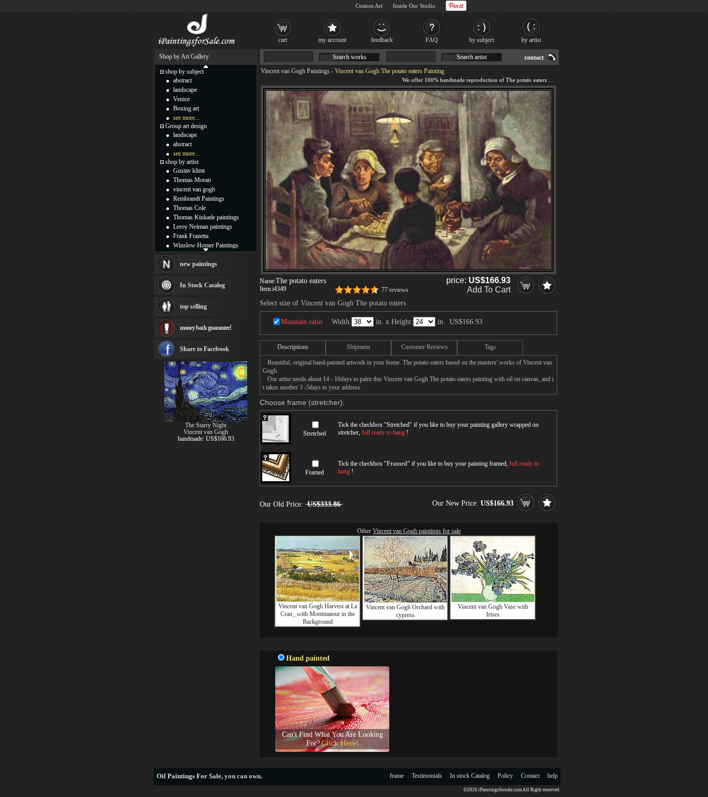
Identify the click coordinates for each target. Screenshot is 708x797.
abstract (182, 80)
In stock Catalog (470, 775)
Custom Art (369, 6)
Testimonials (427, 775)
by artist (531, 40)
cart (282, 40)
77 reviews (394, 289)
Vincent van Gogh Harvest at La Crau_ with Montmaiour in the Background (317, 614)
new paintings (198, 264)
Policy (505, 775)
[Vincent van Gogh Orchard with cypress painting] (405, 600)
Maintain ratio (301, 322)
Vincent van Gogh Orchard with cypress (405, 611)
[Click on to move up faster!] (205, 65)
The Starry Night (205, 425)
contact (534, 57)
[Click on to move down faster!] (205, 249)
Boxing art (186, 108)
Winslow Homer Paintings (205, 245)
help (552, 775)
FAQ (432, 40)
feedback (382, 40)
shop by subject (184, 71)
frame (397, 775)
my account (332, 40)
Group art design (186, 126)
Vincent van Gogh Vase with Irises (493, 610)
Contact (530, 775)
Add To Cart (489, 289)
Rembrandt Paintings (198, 198)
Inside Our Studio (414, 6)
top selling (193, 306)
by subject (481, 40)
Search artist (472, 57)
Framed (314, 472)
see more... (186, 117)
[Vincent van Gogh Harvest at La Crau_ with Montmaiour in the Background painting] (317, 599)
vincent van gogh (194, 189)
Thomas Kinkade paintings (206, 217)
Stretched (314, 433)
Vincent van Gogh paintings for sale (417, 531)
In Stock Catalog (202, 285)
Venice (181, 99)
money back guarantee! (205, 327)
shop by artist (182, 161)
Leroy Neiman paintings (202, 226)
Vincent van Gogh (205, 432)
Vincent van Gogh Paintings (295, 71)
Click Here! (340, 743)
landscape (185, 89)
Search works (349, 57)
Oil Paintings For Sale (189, 776)
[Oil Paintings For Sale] (197, 46)
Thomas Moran (192, 180)
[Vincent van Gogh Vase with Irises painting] (492, 600)
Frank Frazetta (190, 236)
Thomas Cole (189, 208)
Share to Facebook (204, 349)
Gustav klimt (189, 170)
